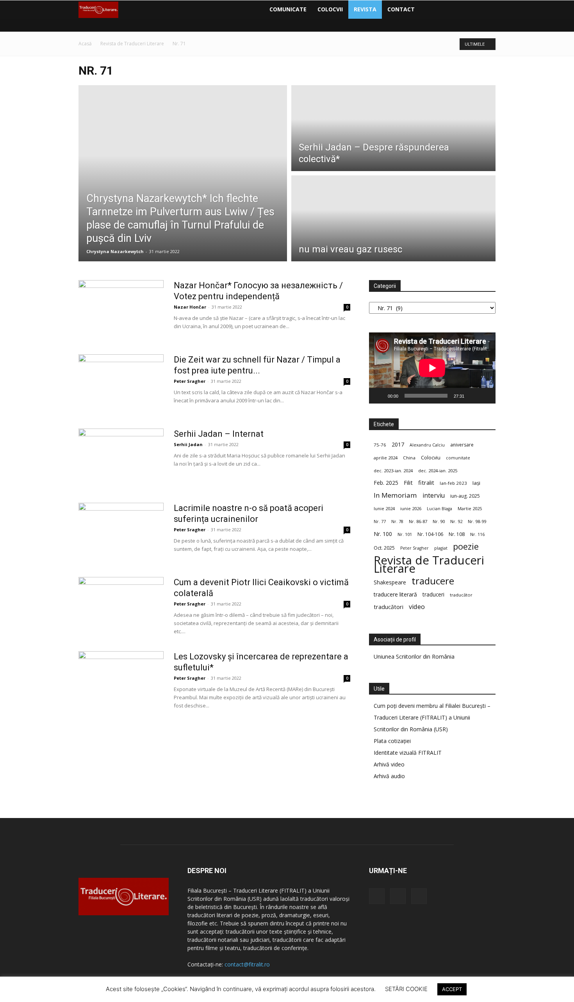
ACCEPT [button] (452, 989)
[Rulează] (379, 396)
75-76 (380, 445)
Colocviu (430, 457)
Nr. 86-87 (418, 521)
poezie (466, 546)
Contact (401, 9)
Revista (365, 9)
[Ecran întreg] (485, 396)
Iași (476, 482)
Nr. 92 (456, 521)
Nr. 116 (477, 534)
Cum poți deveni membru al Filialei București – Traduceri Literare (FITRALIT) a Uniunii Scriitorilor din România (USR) (432, 717)
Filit (408, 482)
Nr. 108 (457, 534)
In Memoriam (395, 495)
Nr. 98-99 (477, 521)
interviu (433, 495)
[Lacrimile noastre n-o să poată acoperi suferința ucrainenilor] (121, 532)
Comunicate (288, 9)
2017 (398, 444)
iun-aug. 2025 (465, 496)
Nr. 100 (383, 534)
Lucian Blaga (439, 508)
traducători (388, 607)
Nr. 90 (439, 521)
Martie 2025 (470, 508)
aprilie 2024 (386, 458)
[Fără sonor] (473, 396)
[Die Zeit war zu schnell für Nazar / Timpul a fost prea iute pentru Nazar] (121, 383)
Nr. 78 (397, 521)
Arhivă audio (389, 776)
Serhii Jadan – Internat (219, 434)
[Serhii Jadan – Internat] (121, 458)
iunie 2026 (410, 508)
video (417, 607)
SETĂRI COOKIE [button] (406, 989)
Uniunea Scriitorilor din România (414, 656)
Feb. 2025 (386, 482)
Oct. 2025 (384, 548)
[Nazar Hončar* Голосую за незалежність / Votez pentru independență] (121, 309)
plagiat (440, 548)
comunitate (458, 458)
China (409, 458)
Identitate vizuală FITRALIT (408, 752)
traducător (461, 595)
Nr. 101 (405, 534)
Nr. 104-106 (430, 534)
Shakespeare (390, 582)
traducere (433, 581)
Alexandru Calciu (427, 445)
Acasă (85, 43)
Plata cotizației (392, 741)
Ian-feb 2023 (453, 483)
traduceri (433, 594)
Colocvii (330, 9)
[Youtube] (454, 9)
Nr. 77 (380, 521)
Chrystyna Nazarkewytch (115, 251)
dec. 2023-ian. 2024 (393, 470)
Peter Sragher (189, 381)
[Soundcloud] (440, 9)
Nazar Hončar (190, 307)
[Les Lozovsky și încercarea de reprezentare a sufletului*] (121, 680)
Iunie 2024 (384, 508)
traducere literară (395, 594)
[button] (486, 10)
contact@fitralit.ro (247, 964)
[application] (432, 368)
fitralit (426, 482)
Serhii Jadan (188, 444)
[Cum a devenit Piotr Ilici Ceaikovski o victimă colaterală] (121, 606)
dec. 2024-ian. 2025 (437, 470)
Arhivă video (389, 764)
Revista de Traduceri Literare (132, 43)
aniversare (462, 444)
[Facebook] (427, 9)
